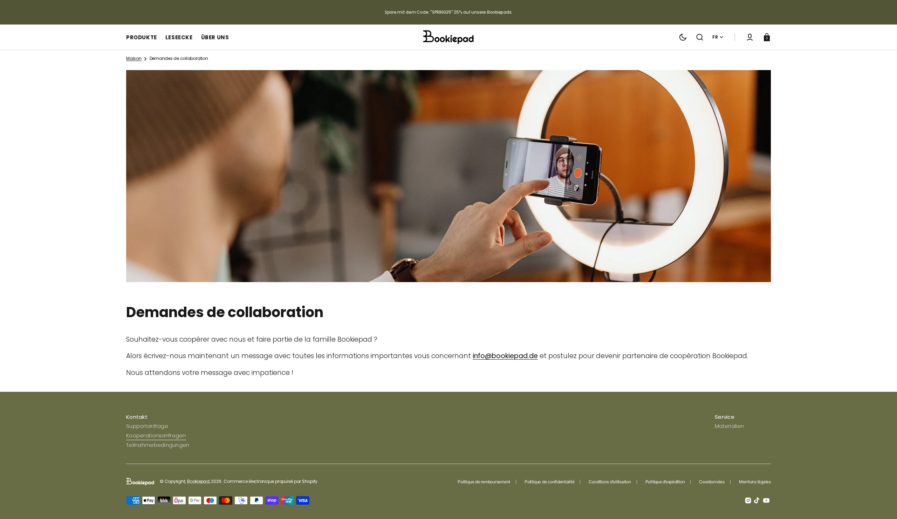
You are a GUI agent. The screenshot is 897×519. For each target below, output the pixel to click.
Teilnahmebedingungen (158, 445)
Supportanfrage (147, 426)
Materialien (729, 426)
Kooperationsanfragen (156, 435)
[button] (699, 37)
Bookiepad (198, 481)
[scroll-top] (882, 504)
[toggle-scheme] (683, 37)
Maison (134, 58)
